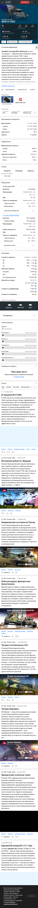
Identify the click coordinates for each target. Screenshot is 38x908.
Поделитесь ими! (19, 377)
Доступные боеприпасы (11, 210)
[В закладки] (11, 513)
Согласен (31, 896)
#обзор (3, 449)
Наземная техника (19, 449)
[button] (36, 47)
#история (17, 569)
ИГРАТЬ (25, 2)
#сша (28, 449)
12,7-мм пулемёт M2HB (11, 215)
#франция (11, 510)
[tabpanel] (19, 217)
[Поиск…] (32, 2)
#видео (3, 510)
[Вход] (36, 2)
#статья (10, 449)
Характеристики (10, 89)
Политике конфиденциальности (11, 903)
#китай (33, 449)
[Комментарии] (7, 513)
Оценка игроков (22, 89)
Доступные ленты (9, 245)
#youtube (18, 510)
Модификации (7, 315)
